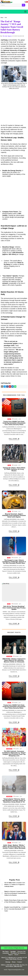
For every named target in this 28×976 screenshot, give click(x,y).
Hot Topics (6, 951)
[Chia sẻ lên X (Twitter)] (5, 386)
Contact (19, 962)
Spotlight (13, 951)
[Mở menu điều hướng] (25, 12)
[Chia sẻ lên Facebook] (7, 386)
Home (2, 17)
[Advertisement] (14, 108)
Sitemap (7, 962)
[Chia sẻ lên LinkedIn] (12, 386)
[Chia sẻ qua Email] (2, 386)
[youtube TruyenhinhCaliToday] (26, 2)
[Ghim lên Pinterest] (10, 386)
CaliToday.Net (6, 383)
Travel (16, 954)
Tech (6, 17)
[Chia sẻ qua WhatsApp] (15, 386)
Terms (14, 962)
